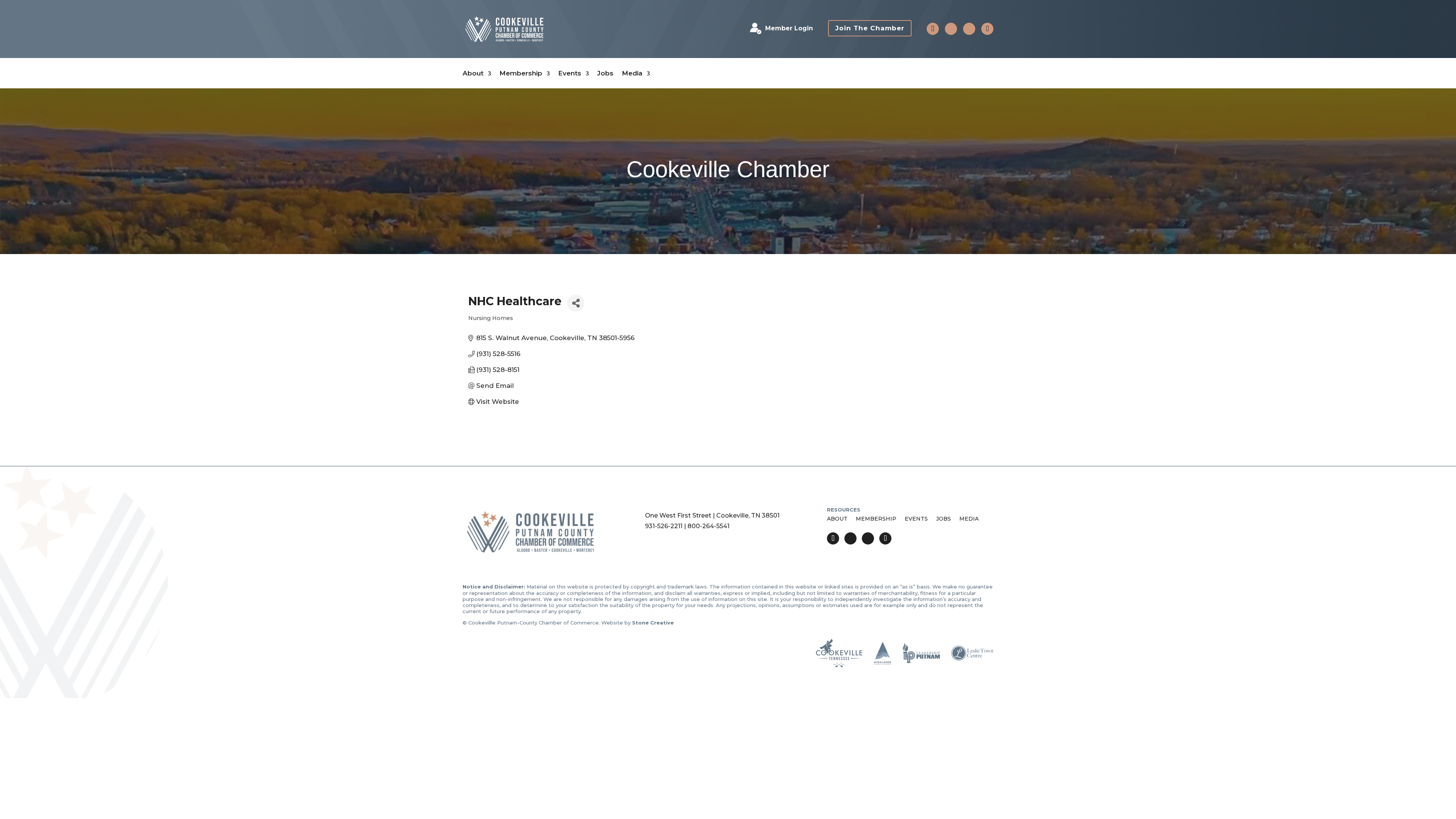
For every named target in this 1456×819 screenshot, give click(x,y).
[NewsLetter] (987, 29)
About (473, 73)
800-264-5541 (708, 526)
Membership (520, 73)
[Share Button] (575, 303)
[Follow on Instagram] (969, 29)
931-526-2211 (663, 526)
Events (569, 73)
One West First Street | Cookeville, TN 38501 (712, 515)
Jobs (605, 73)
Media (632, 73)
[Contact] (933, 29)
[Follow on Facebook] (951, 29)
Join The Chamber (869, 28)
